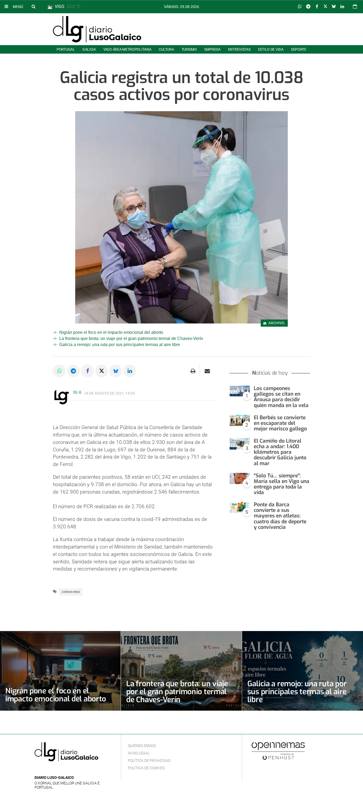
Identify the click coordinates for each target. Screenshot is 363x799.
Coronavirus (71, 591)
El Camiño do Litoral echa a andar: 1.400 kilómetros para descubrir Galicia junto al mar (280, 452)
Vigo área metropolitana (127, 49)
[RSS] (62, 770)
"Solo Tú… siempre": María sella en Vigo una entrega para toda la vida (281, 484)
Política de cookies (146, 768)
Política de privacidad (149, 760)
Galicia (89, 49)
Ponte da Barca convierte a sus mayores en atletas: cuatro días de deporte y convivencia (280, 515)
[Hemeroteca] (355, 6)
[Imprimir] (193, 371)
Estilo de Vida (271, 49)
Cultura (166, 49)
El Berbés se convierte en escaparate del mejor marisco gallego (280, 423)
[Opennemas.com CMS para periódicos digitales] (278, 751)
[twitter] (54, 770)
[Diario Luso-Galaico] (97, 29)
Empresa (212, 49)
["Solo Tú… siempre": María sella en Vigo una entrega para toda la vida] (240, 478)
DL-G (77, 392)
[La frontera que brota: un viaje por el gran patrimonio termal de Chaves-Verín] (181, 671)
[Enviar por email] (207, 371)
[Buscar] (33, 6)
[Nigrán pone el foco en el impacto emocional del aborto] (60, 671)
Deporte (298, 49)
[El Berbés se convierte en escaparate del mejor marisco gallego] (240, 420)
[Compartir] (300, 6)
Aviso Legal (139, 753)
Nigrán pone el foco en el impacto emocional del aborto (111, 332)
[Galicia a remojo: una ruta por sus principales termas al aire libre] (302, 671)
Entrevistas (239, 49)
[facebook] (46, 770)
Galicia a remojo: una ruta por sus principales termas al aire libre (119, 344)
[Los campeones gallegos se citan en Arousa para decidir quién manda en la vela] (240, 391)
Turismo (189, 49)
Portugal (66, 49)
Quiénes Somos (142, 746)
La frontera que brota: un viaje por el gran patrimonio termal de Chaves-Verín (131, 338)
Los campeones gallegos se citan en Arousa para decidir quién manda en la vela (281, 396)
